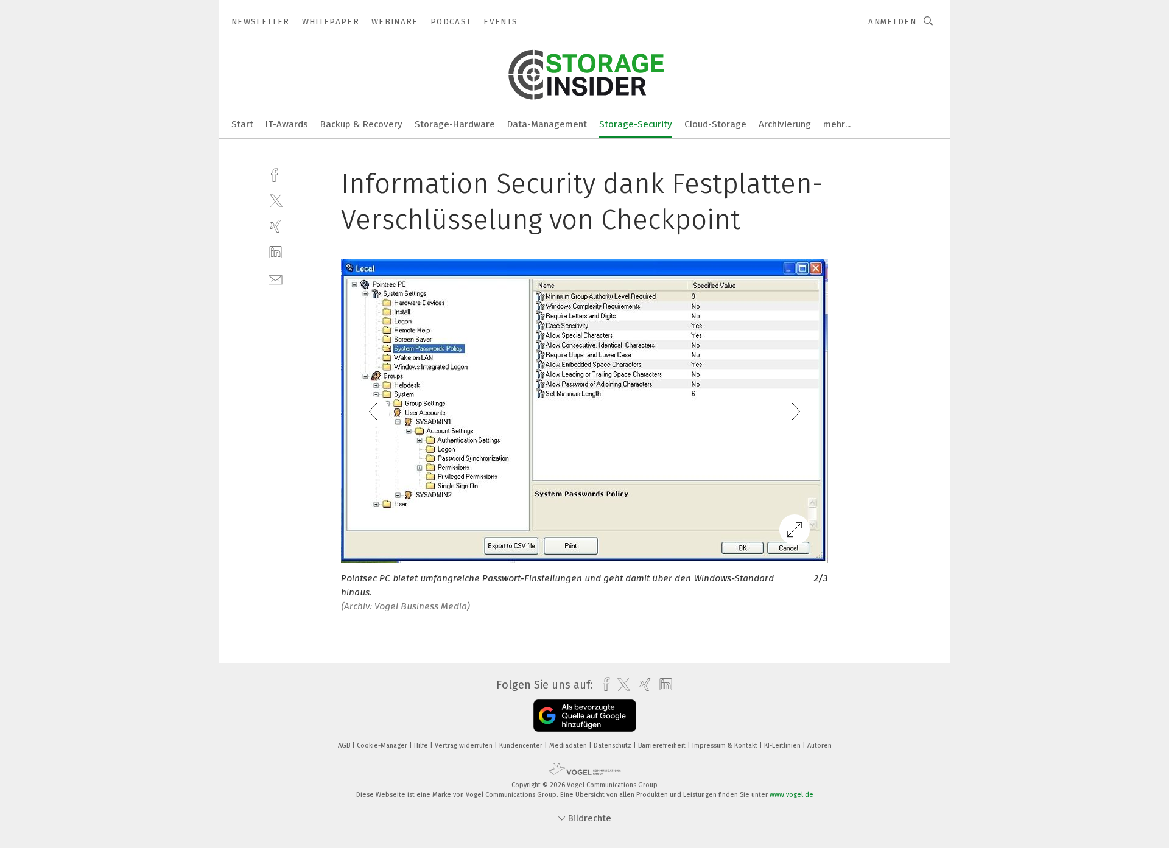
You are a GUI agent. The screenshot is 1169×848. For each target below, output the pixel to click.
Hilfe (422, 745)
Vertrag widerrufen (464, 745)
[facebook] (275, 173)
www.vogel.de (791, 795)
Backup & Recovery (361, 124)
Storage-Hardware (455, 124)
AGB (345, 745)
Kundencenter (521, 745)
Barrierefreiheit (662, 745)
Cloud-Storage (715, 124)
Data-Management (547, 124)
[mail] (275, 278)
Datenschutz (613, 745)
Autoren (819, 745)
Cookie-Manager (383, 745)
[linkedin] (275, 252)
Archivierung (785, 124)
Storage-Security (635, 124)
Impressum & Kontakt (725, 745)
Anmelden (892, 21)
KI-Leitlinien (783, 745)
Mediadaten (569, 745)
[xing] (275, 226)
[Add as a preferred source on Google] (584, 715)
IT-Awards (286, 124)
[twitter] (275, 200)
